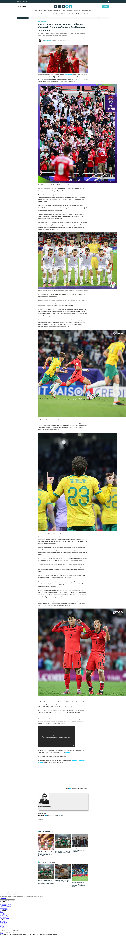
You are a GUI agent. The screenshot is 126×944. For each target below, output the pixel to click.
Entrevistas (43, 13)
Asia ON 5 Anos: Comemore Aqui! (7, 900)
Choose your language (21, 1)
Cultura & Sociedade (47, 10)
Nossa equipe (3, 923)
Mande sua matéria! (80, 13)
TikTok (83, 760)
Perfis (39, 13)
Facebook (40, 762)
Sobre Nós (69, 13)
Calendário (63, 13)
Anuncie (2, 926)
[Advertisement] (63, 775)
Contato (73, 13)
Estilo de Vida (77, 10)
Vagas (1, 925)
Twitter (79, 760)
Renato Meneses (44, 806)
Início (35, 10)
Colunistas (49, 13)
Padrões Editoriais (21, 936)
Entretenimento (57, 10)
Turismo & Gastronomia (67, 10)
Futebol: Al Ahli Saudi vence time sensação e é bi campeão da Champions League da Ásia (82, 18)
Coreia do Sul (42, 21)
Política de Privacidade (4, 936)
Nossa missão (3, 922)
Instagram (74, 760)
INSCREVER (16, 930)
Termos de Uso (14, 936)
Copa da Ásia (68, 74)
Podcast (105, 6)
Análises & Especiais (56, 13)
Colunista (2, 914)
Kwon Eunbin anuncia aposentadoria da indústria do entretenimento (45, 18)
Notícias (40, 10)
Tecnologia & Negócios (86, 10)
